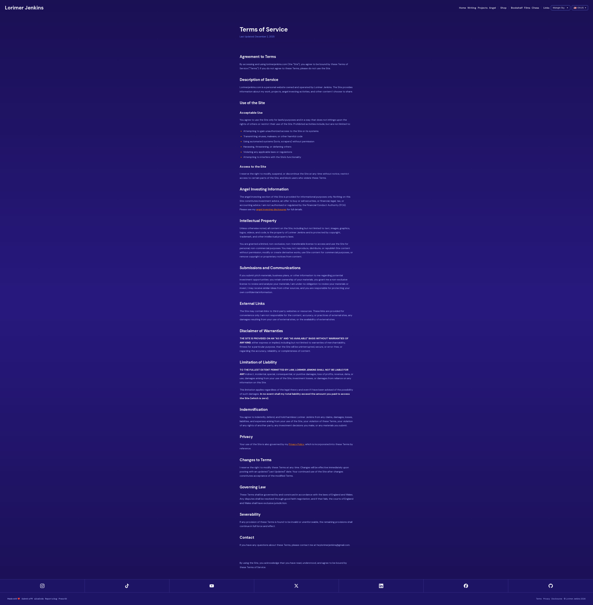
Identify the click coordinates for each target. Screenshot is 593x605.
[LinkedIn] (381, 585)
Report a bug (51, 599)
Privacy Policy (296, 444)
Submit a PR (27, 599)
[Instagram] (42, 585)
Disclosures (556, 599)
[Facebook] (466, 585)
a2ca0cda (39, 599)
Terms (539, 599)
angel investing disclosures (271, 209)
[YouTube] (211, 585)
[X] (296, 585)
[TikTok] (127, 585)
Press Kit (63, 599)
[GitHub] (550, 585)
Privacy (546, 599)
